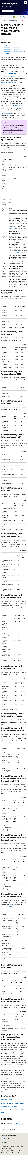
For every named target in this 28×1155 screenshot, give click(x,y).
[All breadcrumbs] (2, 20)
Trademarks (4, 1153)
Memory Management (11, 20)
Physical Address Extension (9, 1106)
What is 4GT (18, 105)
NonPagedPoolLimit (16, 252)
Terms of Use (20, 1150)
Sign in (25, 17)
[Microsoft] (14, 17)
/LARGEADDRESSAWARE (8, 82)
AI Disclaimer (4, 1146)
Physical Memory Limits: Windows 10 (12, 49)
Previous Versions (14, 1146)
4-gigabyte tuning (6, 76)
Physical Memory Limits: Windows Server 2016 (14, 51)
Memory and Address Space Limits (11, 45)
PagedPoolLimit (13, 228)
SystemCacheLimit (13, 265)
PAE (16, 608)
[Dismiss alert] (25, 2)
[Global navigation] (1, 16)
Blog (22, 1146)
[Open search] (20, 16)
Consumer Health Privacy (7, 1150)
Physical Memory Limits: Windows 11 (12, 47)
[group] (14, 223)
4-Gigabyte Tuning (6, 1100)
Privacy (10, 1148)
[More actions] (25, 20)
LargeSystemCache (18, 283)
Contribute (4, 1148)
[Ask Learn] (22, 20)
